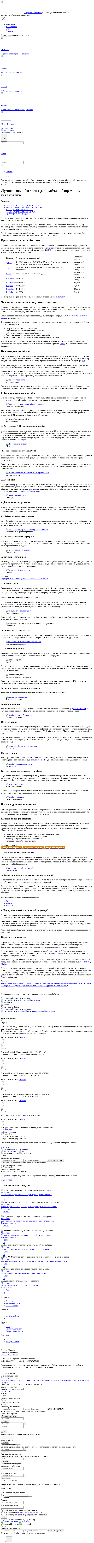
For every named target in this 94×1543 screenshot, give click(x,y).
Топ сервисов (11, 27)
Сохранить (6, 1478)
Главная (9, 172)
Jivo (7, 268)
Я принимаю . (23, 1512)
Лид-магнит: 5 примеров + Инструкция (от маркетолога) (44, 986)
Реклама (9, 31)
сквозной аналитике (30, 491)
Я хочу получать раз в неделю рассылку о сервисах (25, 1515)
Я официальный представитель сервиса (20, 1510)
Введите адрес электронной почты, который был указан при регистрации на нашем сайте (38, 1447)
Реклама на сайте (13, 1303)
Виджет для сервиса (14, 1331)
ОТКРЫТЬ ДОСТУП (55, 1160)
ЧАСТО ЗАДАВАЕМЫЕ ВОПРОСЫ (21, 212)
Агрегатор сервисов (33, 13)
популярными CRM (39, 760)
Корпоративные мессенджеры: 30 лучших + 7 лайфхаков (24, 579)
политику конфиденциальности (28, 1512)
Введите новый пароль (10, 1466)
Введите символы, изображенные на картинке (20, 1434)
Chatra (8, 274)
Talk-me (9, 263)
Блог (8, 29)
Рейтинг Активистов (15, 1329)
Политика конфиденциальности (14, 1380)
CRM (48, 250)
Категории (10, 24)
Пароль (4, 1500)
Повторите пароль (8, 1473)
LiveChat (9, 289)
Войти (4, 1517)
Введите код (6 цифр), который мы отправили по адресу (24, 1456)
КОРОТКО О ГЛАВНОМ (17, 214)
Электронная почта (9, 1416)
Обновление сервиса (9, 1354)
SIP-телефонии (79, 709)
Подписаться (6, 1180)
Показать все (6, 1130)
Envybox (9, 286)
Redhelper (10, 292)
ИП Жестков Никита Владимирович (66, 1380)
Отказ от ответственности (39, 1380)
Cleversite (10, 278)
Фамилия (5, 1498)
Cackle (62, 344)
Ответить (22, 1037)
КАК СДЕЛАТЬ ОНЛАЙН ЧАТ (19, 210)
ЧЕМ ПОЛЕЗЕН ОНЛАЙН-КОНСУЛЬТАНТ (25, 207)
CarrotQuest (11, 282)
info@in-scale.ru (12, 1316)
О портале (10, 1301)
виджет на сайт (55, 951)
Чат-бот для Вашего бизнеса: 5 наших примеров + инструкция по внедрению (33, 983)
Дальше (5, 1421)
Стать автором (12, 1306)
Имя (3, 1495)
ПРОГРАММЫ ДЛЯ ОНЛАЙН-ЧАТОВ (22, 205)
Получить (5, 1147)
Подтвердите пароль (9, 1505)
